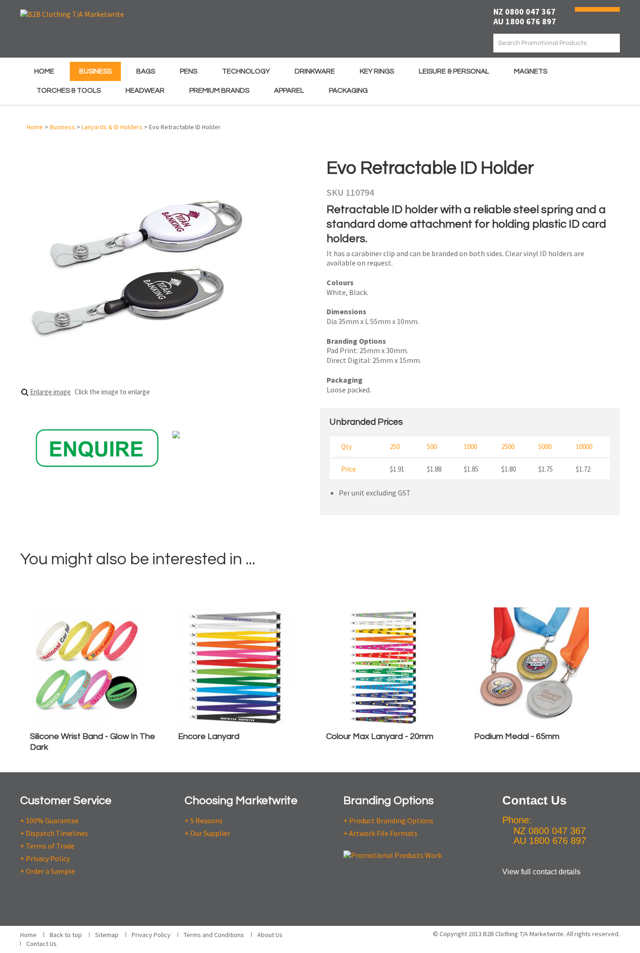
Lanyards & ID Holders (112, 127)
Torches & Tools (69, 90)
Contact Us (41, 943)
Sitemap (107, 934)
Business (95, 71)
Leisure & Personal (454, 71)
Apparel (289, 90)
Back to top (66, 934)
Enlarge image (50, 391)
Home (44, 71)
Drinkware (315, 71)
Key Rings (377, 71)
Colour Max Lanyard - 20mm (379, 736)
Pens (188, 71)
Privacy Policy (151, 934)
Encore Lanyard (208, 736)
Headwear (145, 90)
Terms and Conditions (214, 934)
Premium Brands (219, 90)
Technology (246, 71)
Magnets (530, 71)
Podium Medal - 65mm (516, 736)
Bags (145, 71)
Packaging (348, 90)
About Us (270, 934)
